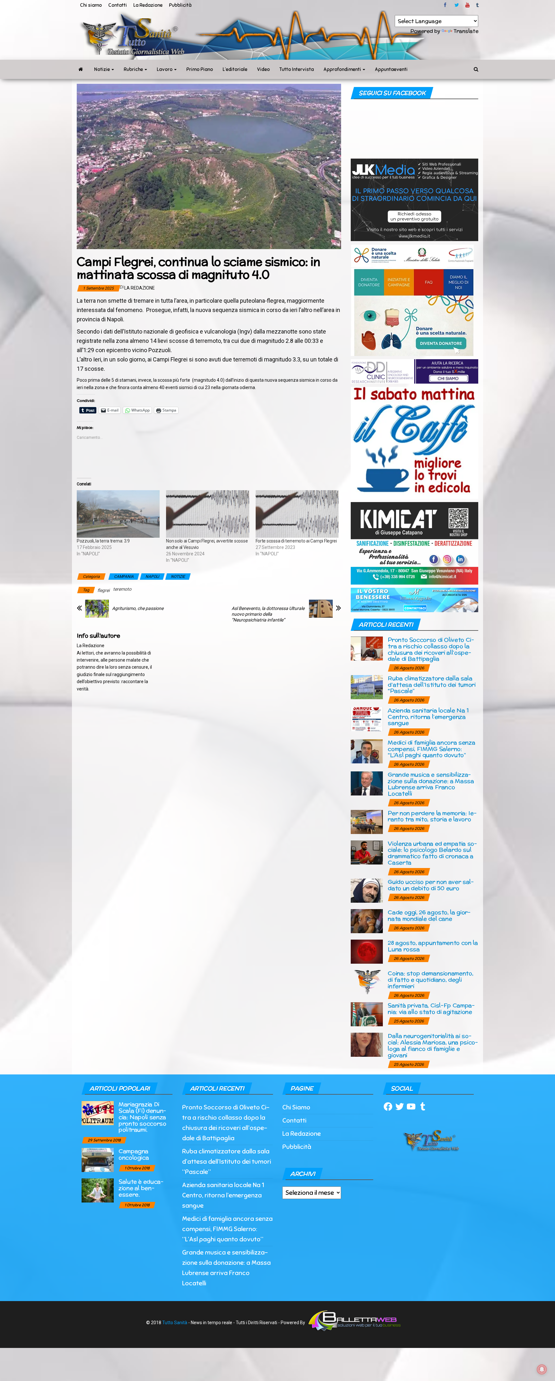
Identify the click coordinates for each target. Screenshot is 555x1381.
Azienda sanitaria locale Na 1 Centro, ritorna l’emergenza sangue (428, 716)
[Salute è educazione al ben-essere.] (98, 1190)
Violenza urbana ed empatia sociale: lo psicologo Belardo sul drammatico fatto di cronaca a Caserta (432, 852)
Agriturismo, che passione (137, 608)
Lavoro (165, 69)
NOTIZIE (178, 576)
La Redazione (148, 5)
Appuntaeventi (391, 69)
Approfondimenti (342, 69)
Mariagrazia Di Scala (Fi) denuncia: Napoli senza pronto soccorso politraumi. (142, 1116)
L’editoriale (235, 69)
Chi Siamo (296, 1107)
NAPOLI (152, 576)
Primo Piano (199, 69)
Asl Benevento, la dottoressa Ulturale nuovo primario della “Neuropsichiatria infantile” (268, 614)
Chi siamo (91, 5)
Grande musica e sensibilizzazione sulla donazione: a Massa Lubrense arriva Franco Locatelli (431, 783)
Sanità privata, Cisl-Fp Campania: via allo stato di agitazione (431, 1008)
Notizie (102, 69)
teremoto (122, 589)
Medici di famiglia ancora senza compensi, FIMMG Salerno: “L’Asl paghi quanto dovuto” (431, 748)
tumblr (478, 5)
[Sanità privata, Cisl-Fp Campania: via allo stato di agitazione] (367, 1014)
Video (263, 69)
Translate (466, 31)
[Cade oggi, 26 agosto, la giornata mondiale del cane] (367, 921)
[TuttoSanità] (80, 69)
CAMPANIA (124, 576)
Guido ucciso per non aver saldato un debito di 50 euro (431, 885)
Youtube (467, 5)
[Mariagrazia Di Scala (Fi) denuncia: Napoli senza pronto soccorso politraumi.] (98, 1113)
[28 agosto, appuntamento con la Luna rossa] (367, 951)
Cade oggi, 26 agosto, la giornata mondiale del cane (429, 915)
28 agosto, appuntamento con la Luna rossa (433, 946)
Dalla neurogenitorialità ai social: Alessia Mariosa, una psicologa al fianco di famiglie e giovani (433, 1045)
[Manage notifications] (542, 1369)
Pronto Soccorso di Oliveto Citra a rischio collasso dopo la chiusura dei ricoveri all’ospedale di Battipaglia (431, 649)
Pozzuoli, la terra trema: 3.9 (103, 540)
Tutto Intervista (296, 69)
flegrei (103, 590)
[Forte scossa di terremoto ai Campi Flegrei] (297, 514)
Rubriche (134, 69)
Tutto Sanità (174, 1322)
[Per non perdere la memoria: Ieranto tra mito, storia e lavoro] (367, 821)
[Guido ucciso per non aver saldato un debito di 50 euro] (367, 890)
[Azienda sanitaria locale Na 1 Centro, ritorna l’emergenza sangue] (367, 718)
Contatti (117, 5)
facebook (446, 5)
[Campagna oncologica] (98, 1160)
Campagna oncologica (134, 1154)
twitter (456, 5)
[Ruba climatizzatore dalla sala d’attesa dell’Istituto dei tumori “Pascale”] (367, 686)
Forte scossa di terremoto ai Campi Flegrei (296, 540)
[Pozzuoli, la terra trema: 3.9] (118, 514)
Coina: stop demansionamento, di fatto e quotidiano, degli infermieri (430, 979)
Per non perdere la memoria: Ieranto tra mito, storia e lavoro (432, 816)
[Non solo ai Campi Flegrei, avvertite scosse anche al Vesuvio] (207, 514)
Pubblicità (180, 5)
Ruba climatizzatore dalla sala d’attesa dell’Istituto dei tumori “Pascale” (431, 684)
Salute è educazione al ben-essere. (141, 1187)
